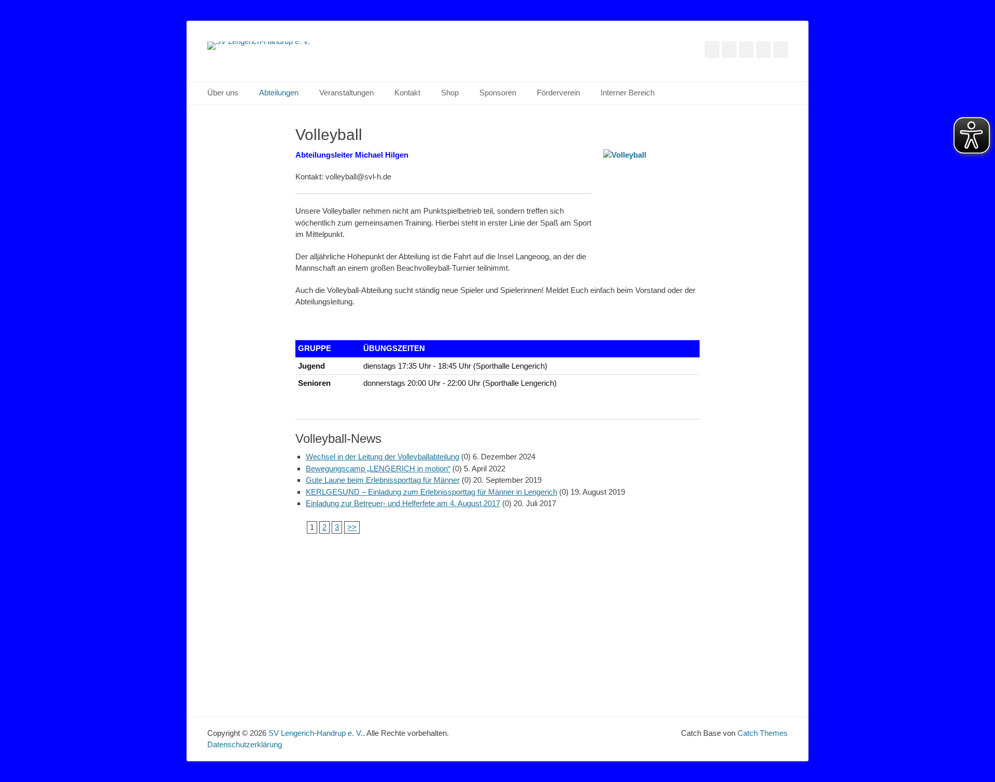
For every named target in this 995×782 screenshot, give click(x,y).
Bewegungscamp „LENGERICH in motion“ (378, 468)
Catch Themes (762, 733)
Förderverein (558, 92)
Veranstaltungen (346, 92)
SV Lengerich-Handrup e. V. (315, 733)
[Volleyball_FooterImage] (497, 607)
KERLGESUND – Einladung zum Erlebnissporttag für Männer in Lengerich (431, 491)
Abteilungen (278, 92)
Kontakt (407, 92)
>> (352, 527)
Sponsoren (497, 92)
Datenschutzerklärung (244, 744)
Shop (450, 92)
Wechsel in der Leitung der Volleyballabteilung (382, 456)
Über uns (222, 92)
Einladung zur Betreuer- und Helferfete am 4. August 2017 (403, 503)
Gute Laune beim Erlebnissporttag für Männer (383, 480)
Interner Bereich (628, 92)
